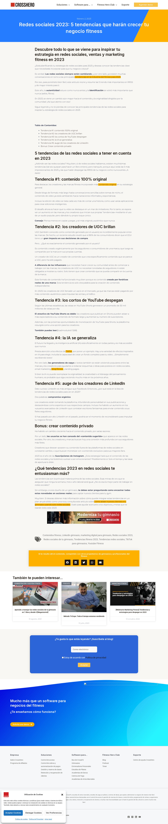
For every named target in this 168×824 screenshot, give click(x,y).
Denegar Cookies (33, 813)
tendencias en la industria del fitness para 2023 (98, 77)
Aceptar (84, 665)
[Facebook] (129, 817)
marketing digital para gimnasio (96, 535)
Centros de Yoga (78, 776)
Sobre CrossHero (16, 760)
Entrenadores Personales (81, 766)
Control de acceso (48, 760)
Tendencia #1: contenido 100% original (59, 130)
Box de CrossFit (78, 760)
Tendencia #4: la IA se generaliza (57, 140)
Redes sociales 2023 (122, 535)
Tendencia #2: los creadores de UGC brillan (62, 133)
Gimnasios (76, 763)
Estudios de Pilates (79, 769)
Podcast (105, 763)
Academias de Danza (80, 773)
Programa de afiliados (18, 763)
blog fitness (57, 369)
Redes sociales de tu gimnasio (58, 539)
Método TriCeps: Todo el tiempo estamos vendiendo (84, 616)
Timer (104, 766)
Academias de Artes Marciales (83, 779)
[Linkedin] (136, 817)
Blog (104, 760)
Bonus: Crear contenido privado (56, 146)
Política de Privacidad (36, 819)
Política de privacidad (95, 657)
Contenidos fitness (52, 535)
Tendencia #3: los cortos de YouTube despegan (64, 137)
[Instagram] (132, 817)
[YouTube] (140, 817)
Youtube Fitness (96, 543)
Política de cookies (21, 819)
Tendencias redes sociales (112, 539)
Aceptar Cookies (13, 813)
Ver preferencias (54, 813)
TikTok (69, 351)
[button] (62, 794)
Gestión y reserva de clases (51, 769)
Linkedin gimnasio (71, 535)
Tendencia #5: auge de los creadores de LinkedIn (65, 143)
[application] (68, 4)
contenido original (107, 184)
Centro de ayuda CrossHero (143, 760)
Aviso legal (48, 819)
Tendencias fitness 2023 (86, 539)
